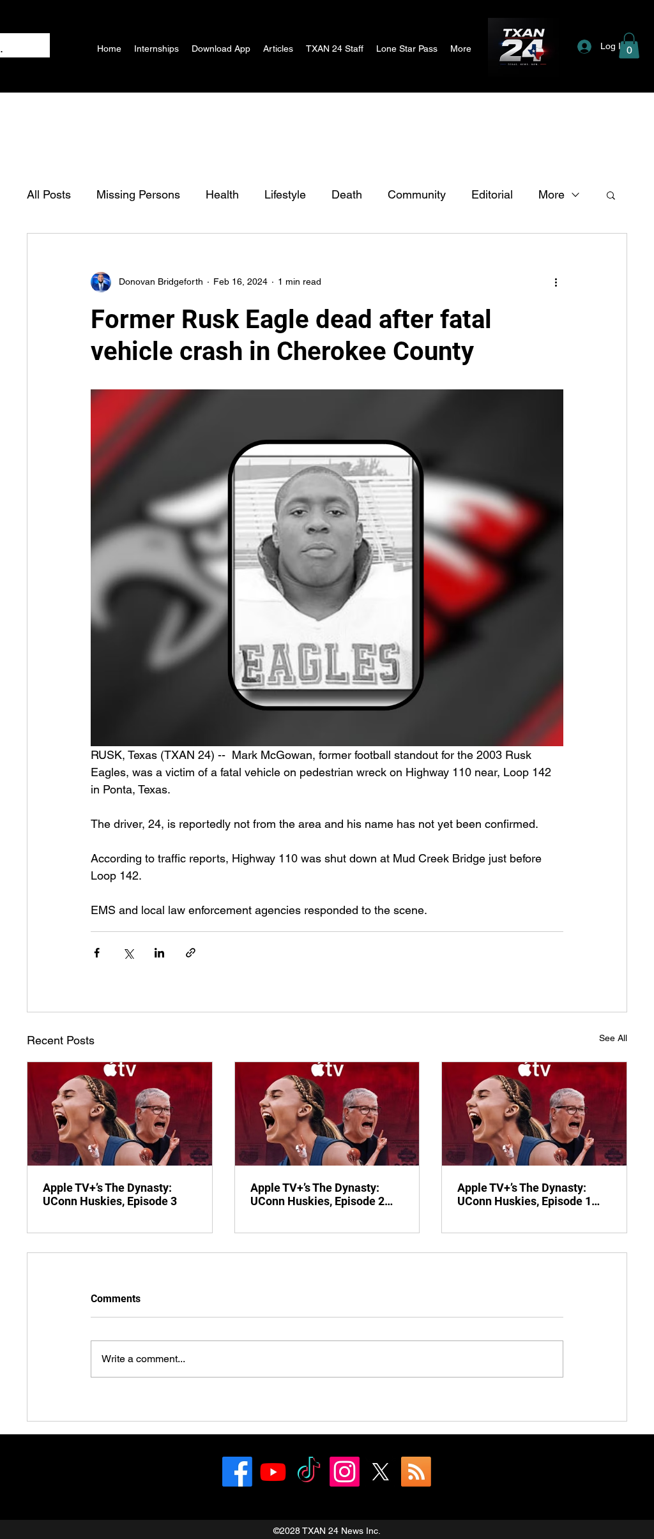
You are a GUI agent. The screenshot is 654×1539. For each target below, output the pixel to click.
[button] (629, 46)
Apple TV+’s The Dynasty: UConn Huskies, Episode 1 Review (524, 1194)
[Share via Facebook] (97, 953)
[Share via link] (191, 953)
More (551, 194)
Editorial (492, 194)
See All (613, 1038)
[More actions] (555, 282)
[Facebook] (237, 1472)
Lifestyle (285, 194)
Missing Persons (138, 194)
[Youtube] (273, 1472)
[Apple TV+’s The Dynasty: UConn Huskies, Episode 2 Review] (327, 1114)
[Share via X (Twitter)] (128, 953)
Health (222, 194)
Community (417, 194)
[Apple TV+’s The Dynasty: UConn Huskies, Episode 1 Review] (534, 1114)
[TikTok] (309, 1472)
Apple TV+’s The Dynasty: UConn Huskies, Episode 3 (110, 1194)
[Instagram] (345, 1472)
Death (346, 194)
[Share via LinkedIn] (159, 953)
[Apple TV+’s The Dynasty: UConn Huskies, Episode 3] (119, 1114)
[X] (380, 1472)
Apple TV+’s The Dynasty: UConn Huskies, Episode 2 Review (317, 1194)
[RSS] (416, 1472)
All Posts (49, 194)
